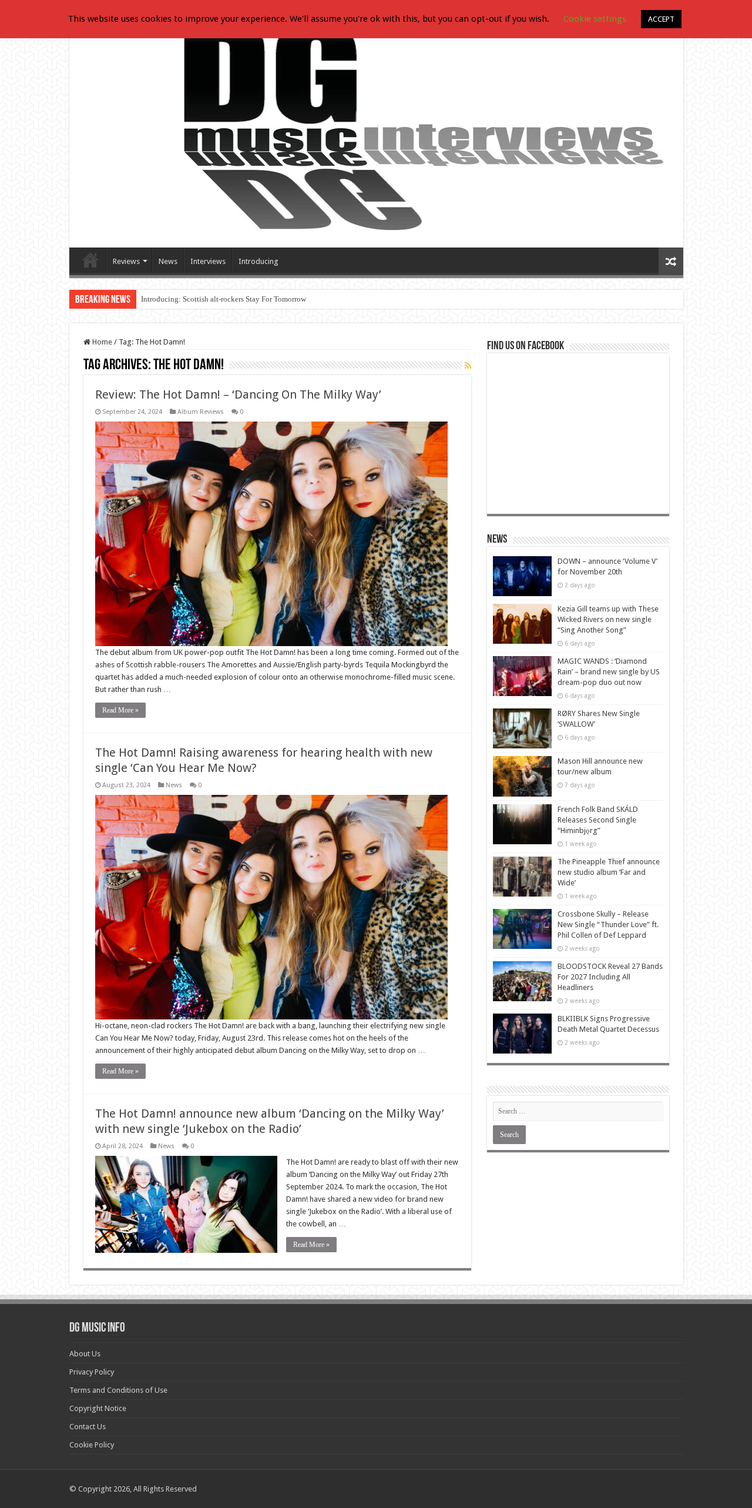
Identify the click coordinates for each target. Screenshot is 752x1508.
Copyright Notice (97, 1408)
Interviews (208, 261)
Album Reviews (200, 412)
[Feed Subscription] (468, 365)
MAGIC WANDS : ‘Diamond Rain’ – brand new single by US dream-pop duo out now (609, 672)
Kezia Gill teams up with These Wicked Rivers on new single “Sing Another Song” (608, 619)
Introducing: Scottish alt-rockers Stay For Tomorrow (223, 299)
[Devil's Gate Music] (376, 131)
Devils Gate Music (90, 260)
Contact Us (87, 1426)
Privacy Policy (91, 1371)
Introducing (258, 261)
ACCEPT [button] (661, 19)
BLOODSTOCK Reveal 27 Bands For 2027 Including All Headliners (610, 977)
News (168, 261)
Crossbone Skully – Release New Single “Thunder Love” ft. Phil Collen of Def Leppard (608, 924)
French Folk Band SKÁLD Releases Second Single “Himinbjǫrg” (598, 820)
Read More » (120, 710)
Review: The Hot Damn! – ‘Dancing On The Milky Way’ (238, 394)
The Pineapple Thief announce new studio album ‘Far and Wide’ (609, 872)
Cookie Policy (91, 1444)
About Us (84, 1353)
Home (101, 341)
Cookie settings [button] (594, 19)
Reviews (126, 261)
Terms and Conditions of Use (118, 1390)
